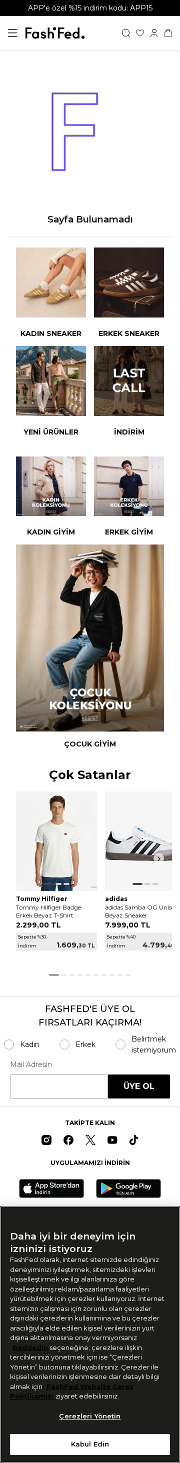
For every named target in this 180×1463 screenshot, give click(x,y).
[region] (90, 1334)
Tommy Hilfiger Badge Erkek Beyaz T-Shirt (48, 911)
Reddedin (30, 1348)
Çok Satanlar (90, 775)
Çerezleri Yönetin (89, 1416)
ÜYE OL (139, 1086)
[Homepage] (55, 33)
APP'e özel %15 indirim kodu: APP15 (90, 8)
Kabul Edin (90, 1444)
